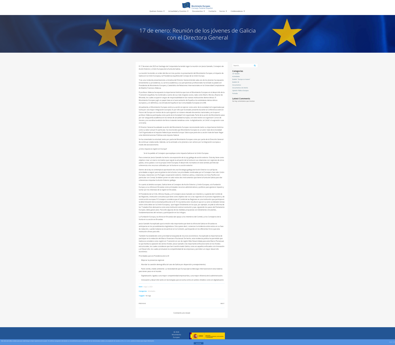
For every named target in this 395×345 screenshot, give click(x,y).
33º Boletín (236, 74)
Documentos (236, 85)
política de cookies (125, 341)
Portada (235, 93)
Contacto (212, 11)
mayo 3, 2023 (147, 287)
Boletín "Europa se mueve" (241, 79)
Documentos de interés (240, 88)
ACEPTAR (198, 343)
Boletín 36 (235, 82)
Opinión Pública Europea (240, 90)
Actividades (151, 291)
